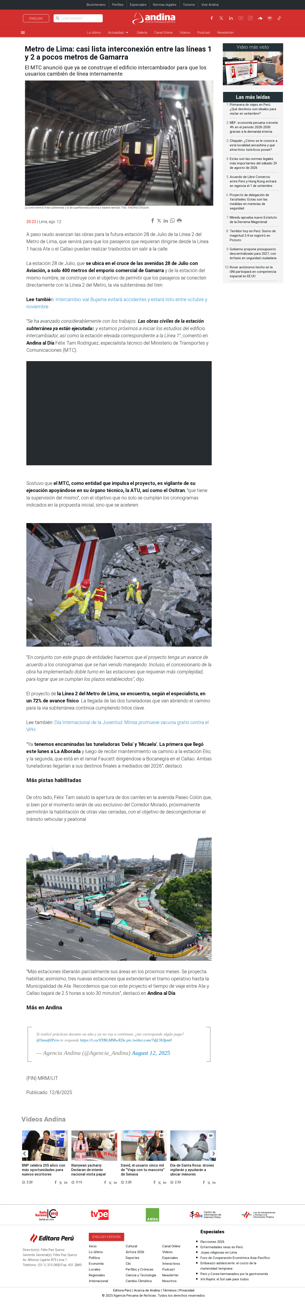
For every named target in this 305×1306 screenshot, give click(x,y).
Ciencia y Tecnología (141, 1275)
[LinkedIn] (230, 18)
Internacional (98, 1281)
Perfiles (117, 5)
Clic (128, 1264)
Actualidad (119, 32)
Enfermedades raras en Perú (222, 1247)
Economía (96, 1264)
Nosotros (169, 1281)
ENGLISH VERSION (106, 1237)
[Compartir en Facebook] (56, 1182)
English (36, 18)
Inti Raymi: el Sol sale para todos (225, 1279)
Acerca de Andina (147, 1290)
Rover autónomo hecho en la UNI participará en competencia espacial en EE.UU (253, 271)
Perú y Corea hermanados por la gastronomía (234, 1274)
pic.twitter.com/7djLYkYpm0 (149, 1040)
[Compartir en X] (61, 1182)
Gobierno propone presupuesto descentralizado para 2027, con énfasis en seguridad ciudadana (253, 253)
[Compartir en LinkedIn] (66, 1182)
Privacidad (186, 1290)
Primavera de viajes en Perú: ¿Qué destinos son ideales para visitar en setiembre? (253, 109)
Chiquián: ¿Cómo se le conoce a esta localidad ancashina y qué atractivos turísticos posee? (253, 145)
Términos (170, 1290)
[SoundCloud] (260, 18)
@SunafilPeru (47, 1040)
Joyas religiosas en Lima (219, 1252)
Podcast (203, 33)
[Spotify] (269, 18)
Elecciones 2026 (212, 1242)
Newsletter (225, 33)
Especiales (138, 5)
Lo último (94, 33)
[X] (221, 18)
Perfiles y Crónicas (139, 1269)
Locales (94, 1269)
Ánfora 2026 (135, 1252)
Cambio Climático (139, 1281)
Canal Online (163, 33)
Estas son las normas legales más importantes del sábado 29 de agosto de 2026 (253, 163)
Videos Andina (43, 1119)
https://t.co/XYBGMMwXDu (102, 1040)
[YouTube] (240, 18)
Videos (185, 33)
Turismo (189, 5)
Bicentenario (96, 5)
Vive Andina (210, 5)
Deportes (132, 1258)
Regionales (97, 1275)
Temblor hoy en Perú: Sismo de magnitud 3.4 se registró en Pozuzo (253, 235)
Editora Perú (122, 1290)
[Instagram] (250, 18)
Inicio (93, 1246)
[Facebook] (211, 18)
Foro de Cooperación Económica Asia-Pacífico (235, 1258)
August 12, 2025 (151, 1053)
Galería (142, 33)
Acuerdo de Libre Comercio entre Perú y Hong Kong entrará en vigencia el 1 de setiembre (253, 181)
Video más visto (253, 47)
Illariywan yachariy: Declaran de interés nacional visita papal (88, 1169)
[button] (24, 1153)
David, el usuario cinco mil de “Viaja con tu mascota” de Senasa (143, 1169)
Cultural (131, 1246)
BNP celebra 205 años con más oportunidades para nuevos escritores (43, 1169)
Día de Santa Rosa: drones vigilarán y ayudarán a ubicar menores (192, 1169)
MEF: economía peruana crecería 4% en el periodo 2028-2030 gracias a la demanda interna (254, 127)
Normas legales (164, 5)
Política (94, 1258)
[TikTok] (279, 18)
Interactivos (171, 1264)
